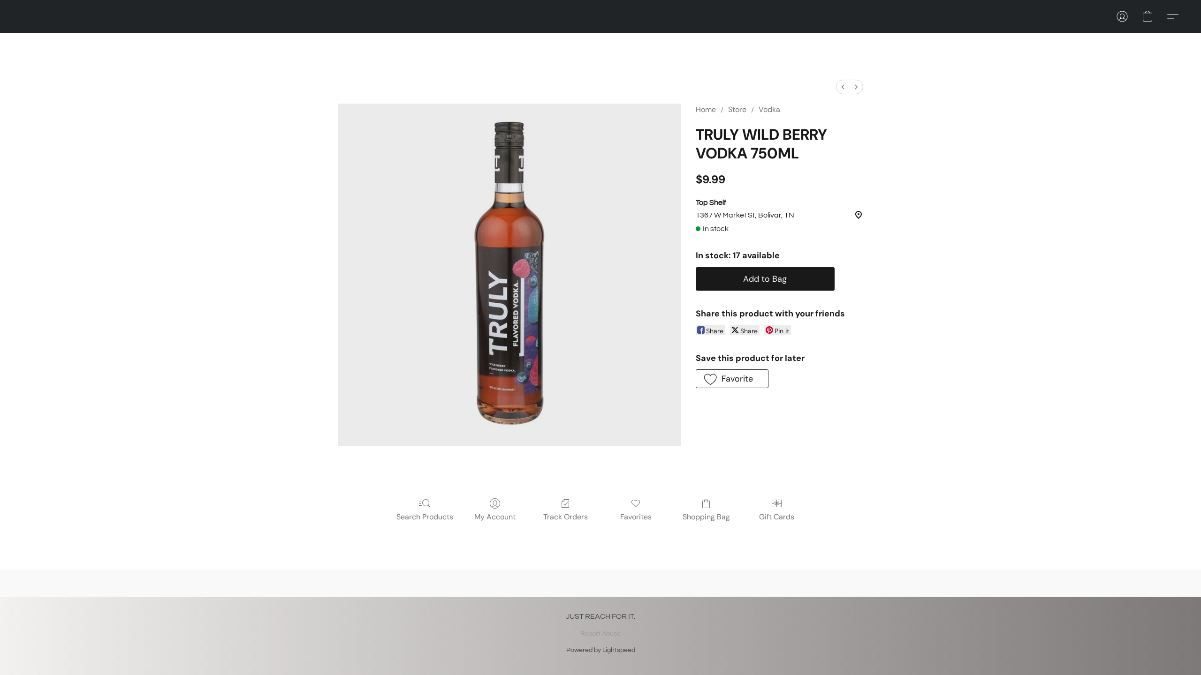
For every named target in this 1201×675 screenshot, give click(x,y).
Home (706, 109)
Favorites (636, 517)
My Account (495, 517)
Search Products (424, 517)
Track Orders (565, 517)
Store (737, 109)
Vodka (769, 109)
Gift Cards (776, 517)
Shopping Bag (706, 517)
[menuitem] (843, 87)
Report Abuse (600, 633)
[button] (1122, 16)
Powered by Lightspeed (600, 650)
